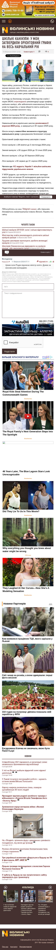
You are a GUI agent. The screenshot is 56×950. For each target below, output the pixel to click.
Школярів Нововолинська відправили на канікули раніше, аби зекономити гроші (24, 247)
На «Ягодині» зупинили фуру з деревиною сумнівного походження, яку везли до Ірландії (26, 841)
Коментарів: (29, 51)
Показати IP (6, 262)
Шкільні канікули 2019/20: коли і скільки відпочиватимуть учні (27, 230)
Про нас (5, 946)
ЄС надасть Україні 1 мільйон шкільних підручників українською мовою (26, 167)
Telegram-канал (29, 208)
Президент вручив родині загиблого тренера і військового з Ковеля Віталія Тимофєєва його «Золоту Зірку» (28, 909)
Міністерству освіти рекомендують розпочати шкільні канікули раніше (25, 236)
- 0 (53, 261)
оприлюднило (20, 101)
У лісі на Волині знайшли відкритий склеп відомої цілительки (24, 771)
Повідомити (45, 197)
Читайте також (28, 224)
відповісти (43, 261)
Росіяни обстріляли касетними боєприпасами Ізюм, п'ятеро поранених (25, 850)
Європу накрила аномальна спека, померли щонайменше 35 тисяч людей (21, 788)
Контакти (13, 946)
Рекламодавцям (25, 946)
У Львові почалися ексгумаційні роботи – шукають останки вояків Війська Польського (24, 780)
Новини (28, 756)
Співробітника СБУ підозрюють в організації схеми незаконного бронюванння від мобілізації (24, 762)
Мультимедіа (28, 887)
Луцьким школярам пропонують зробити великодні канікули (24, 241)
